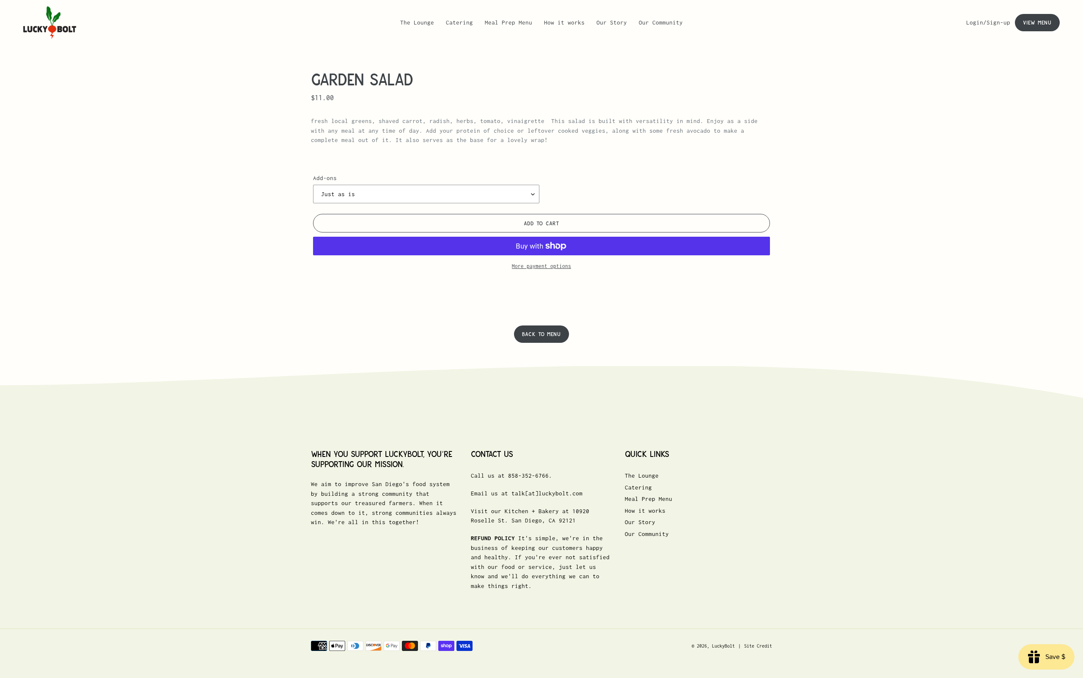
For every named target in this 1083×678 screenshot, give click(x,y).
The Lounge (642, 475)
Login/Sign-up (990, 22)
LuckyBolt (723, 645)
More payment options (541, 266)
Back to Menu (541, 334)
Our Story (640, 522)
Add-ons (325, 178)
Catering (638, 487)
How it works (645, 510)
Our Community (647, 533)
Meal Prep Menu (648, 498)
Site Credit (758, 645)
